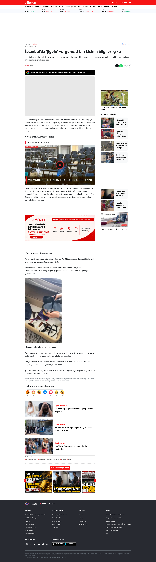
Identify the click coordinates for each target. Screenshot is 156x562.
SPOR (79, 7)
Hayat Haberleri (29, 530)
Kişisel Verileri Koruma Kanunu (115, 515)
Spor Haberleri (56, 521)
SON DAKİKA (29, 7)
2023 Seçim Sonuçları (31, 518)
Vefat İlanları (83, 524)
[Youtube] (39, 544)
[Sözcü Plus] (51, 503)
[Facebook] (31, 544)
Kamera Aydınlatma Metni (114, 527)
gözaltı (49, 459)
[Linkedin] (47, 544)
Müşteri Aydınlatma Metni (114, 518)
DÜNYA (61, 7)
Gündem (34, 44)
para (69, 459)
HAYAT (85, 7)
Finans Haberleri (30, 524)
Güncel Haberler (58, 510)
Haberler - (28, 44)
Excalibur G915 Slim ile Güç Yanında (114, 229)
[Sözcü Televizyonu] (27, 503)
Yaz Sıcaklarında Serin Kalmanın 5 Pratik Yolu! (113, 108)
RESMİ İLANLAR (115, 7)
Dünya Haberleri (30, 533)
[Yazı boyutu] (129, 65)
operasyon (42, 459)
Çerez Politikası (110, 521)
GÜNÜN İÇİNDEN (71, 7)
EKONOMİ (54, 7)
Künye (81, 518)
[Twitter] (35, 544)
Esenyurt (56, 459)
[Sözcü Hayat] (42, 504)
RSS (107, 533)
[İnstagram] (27, 544)
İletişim (81, 515)
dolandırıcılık (33, 459)
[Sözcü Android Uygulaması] (70, 544)
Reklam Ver (82, 521)
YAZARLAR (38, 7)
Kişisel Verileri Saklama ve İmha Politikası (118, 524)
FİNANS (100, 7)
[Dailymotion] (43, 544)
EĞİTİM (106, 7)
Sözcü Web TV (56, 518)
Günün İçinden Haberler (59, 515)
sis (26, 459)
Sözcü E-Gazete (56, 524)
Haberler (28, 510)
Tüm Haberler (56, 527)
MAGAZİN (92, 7)
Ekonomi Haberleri (30, 527)
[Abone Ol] (126, 44)
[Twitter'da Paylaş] (117, 65)
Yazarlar (27, 521)
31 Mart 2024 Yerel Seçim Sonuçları (35, 515)
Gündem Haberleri (109, 114)
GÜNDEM (46, 7)
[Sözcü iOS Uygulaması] (58, 544)
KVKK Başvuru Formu (112, 530)
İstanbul (63, 459)
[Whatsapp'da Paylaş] (121, 65)
